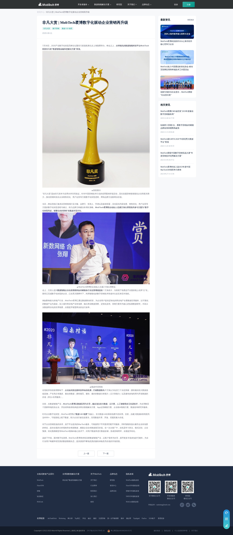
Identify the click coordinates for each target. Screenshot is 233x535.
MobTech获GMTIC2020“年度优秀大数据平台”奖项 (176, 140)
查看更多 (190, 20)
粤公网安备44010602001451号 (121, 531)
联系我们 (93, 491)
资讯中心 (113, 486)
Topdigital (136, 518)
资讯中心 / (41, 12)
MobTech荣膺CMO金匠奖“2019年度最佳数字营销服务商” (176, 112)
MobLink (40, 502)
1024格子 (152, 518)
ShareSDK (40, 486)
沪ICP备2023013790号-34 (95, 531)
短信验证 (40, 496)
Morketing (62, 518)
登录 (176, 5)
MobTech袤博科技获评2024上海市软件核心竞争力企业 (176, 42)
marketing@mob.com (163, 505)
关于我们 (93, 480)
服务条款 (157, 531)
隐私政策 (167, 531)
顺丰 (122, 518)
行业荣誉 (93, 486)
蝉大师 (70, 518)
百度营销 (102, 518)
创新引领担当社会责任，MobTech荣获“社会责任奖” (176, 93)
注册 (189, 5)
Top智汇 (77, 518)
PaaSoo (144, 518)
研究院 (119, 4)
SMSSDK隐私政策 (132, 496)
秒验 (38, 491)
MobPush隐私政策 (132, 480)
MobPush (40, 480)
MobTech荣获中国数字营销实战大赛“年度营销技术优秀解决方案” (176, 154)
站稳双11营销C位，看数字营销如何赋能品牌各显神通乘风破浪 (177, 126)
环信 (84, 518)
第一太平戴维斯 (113, 518)
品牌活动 (113, 491)
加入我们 (93, 496)
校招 (92, 502)
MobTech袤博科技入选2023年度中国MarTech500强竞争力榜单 (175, 168)
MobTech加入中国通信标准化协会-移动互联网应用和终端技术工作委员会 (176, 68)
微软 (95, 518)
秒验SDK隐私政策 (132, 491)
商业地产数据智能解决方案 (72, 480)
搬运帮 (128, 518)
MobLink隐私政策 (132, 502)
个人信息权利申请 (180, 531)
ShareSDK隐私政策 (132, 486)
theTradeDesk (52, 518)
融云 (89, 518)
